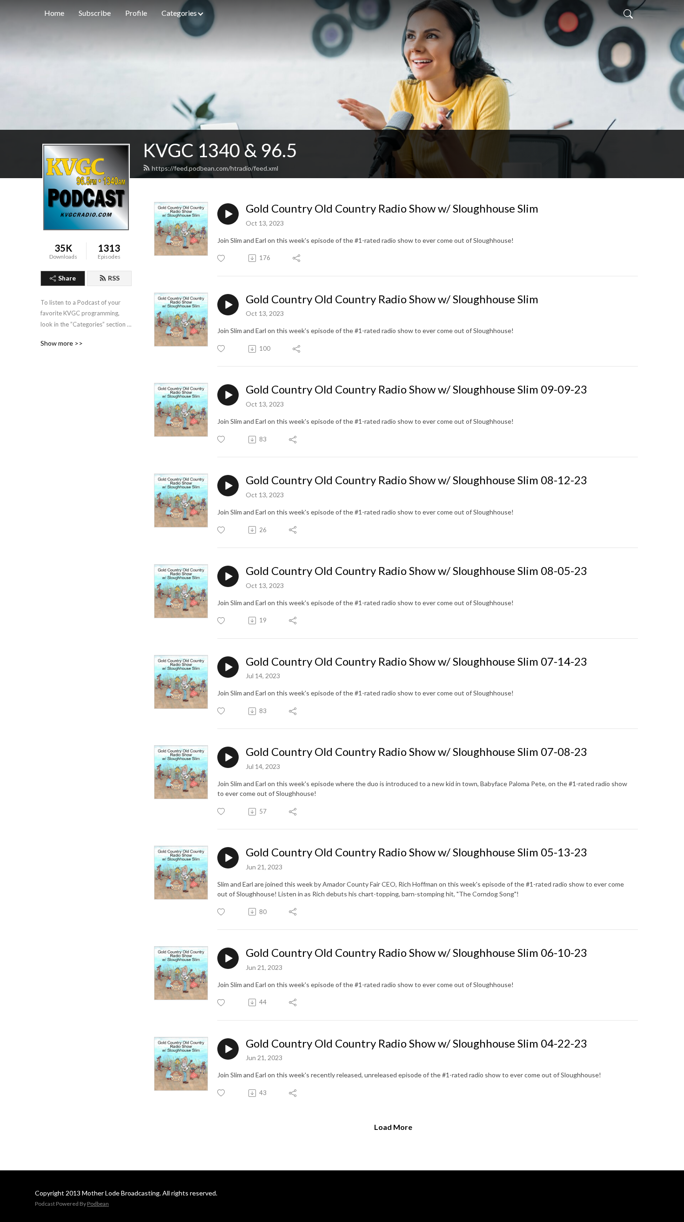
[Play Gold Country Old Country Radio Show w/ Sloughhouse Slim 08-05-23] (228, 576)
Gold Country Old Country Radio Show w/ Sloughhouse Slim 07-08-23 (416, 751)
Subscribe (95, 12)
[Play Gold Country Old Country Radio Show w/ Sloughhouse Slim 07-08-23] (228, 757)
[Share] (297, 258)
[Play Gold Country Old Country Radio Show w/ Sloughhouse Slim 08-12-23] (228, 485)
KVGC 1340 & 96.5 (220, 150)
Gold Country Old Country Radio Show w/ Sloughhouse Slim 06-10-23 (416, 952)
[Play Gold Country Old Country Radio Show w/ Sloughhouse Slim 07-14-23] (228, 667)
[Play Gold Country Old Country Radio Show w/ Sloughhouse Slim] (228, 214)
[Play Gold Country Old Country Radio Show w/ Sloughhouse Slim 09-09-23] (228, 395)
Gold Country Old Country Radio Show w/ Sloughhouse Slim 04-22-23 (416, 1043)
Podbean (98, 1203)
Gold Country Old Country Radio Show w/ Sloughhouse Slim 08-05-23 (416, 570)
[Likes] (221, 258)
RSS (114, 278)
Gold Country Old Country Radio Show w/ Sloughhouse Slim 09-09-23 (416, 389)
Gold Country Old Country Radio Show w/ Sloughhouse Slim (392, 208)
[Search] (628, 13)
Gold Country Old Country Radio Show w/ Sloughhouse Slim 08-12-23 (416, 480)
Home (54, 12)
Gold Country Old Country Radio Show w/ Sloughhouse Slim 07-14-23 (416, 661)
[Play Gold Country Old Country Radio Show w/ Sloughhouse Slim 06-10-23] (228, 958)
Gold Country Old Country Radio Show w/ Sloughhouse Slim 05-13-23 (416, 852)
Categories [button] (179, 12)
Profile (136, 12)
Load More (393, 1126)
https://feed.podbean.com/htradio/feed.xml (215, 168)
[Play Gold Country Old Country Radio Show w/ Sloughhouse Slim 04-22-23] (228, 1049)
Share (67, 278)
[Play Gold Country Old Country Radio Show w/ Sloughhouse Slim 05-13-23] (228, 857)
